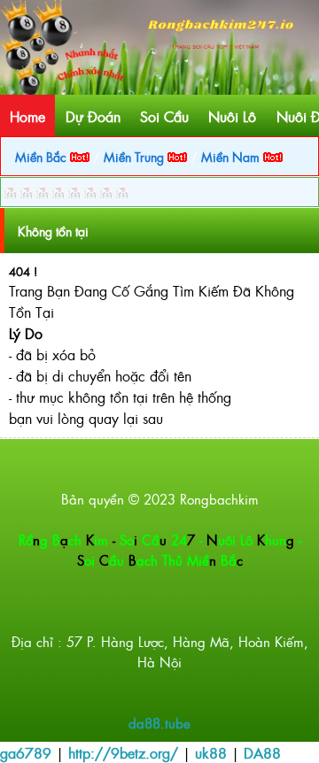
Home (27, 116)
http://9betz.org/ (123, 752)
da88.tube (159, 723)
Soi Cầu (164, 116)
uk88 (211, 752)
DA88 (262, 752)
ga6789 (25, 752)
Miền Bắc (42, 156)
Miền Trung (135, 156)
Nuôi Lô (232, 116)
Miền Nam (232, 156)
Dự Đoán (93, 116)
